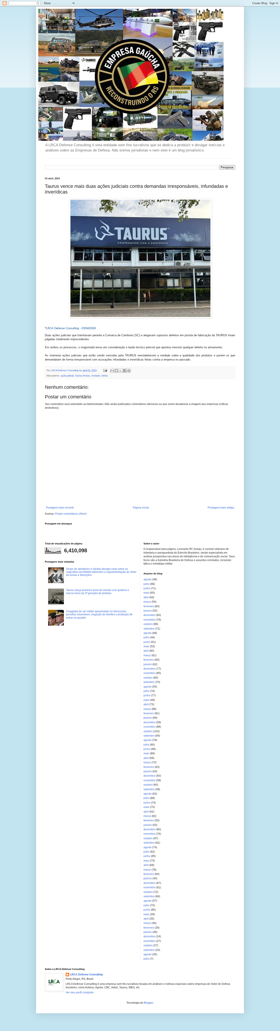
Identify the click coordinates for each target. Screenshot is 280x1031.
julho (146, 584)
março (147, 601)
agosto (148, 579)
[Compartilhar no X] (120, 370)
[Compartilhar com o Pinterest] (129, 370)
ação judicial (67, 375)
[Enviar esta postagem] (105, 370)
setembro (149, 628)
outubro (148, 624)
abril (146, 597)
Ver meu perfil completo (80, 992)
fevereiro (149, 606)
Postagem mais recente (60, 507)
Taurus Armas (82, 375)
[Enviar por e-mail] (112, 370)
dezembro (150, 615)
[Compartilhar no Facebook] (124, 370)
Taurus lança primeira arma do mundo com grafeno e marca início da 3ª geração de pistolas (97, 592)
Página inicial (141, 507)
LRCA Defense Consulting (86, 974)
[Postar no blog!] (116, 370)
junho (147, 588)
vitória (104, 375)
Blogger (148, 1002)
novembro (150, 619)
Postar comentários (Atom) (71, 513)
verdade (95, 375)
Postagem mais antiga (221, 507)
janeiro (148, 610)
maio (146, 592)
